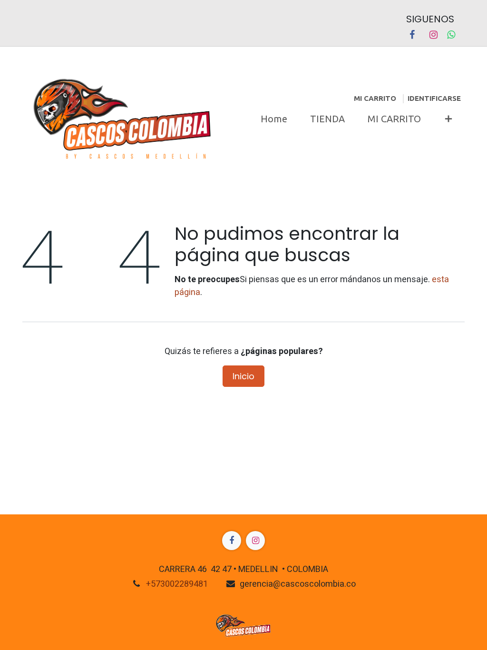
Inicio (243, 376)
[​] (231, 540)
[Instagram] (433, 34)
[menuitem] (274, 119)
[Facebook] (411, 34)
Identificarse (434, 98)
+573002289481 (177, 584)
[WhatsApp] (451, 34)
